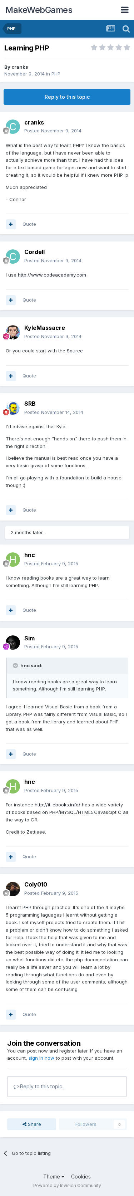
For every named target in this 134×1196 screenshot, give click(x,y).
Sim (29, 638)
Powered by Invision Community (67, 1185)
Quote (29, 224)
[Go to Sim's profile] (13, 642)
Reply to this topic (67, 97)
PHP (55, 74)
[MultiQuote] (11, 224)
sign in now (41, 1058)
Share (33, 1124)
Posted (52, 130)
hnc (29, 554)
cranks (19, 67)
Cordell (34, 251)
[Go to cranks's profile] (13, 126)
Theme (52, 1176)
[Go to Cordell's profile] (13, 256)
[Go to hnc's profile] (13, 559)
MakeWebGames (38, 10)
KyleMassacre (44, 327)
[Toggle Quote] (16, 665)
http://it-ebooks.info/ (57, 804)
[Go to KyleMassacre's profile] (13, 332)
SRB (30, 403)
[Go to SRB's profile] (13, 408)
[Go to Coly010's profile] (13, 889)
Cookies (81, 1176)
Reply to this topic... (42, 1086)
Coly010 (35, 884)
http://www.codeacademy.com (52, 275)
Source (75, 350)
